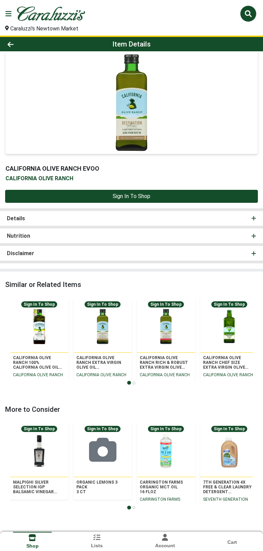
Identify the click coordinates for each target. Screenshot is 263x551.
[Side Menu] (8, 13)
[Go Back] (36, 44)
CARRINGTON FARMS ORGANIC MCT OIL (161, 487)
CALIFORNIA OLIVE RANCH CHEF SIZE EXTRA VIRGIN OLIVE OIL (224, 362)
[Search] (248, 14)
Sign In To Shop (131, 196)
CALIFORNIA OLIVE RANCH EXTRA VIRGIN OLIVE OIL (98, 362)
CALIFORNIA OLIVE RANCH (38, 374)
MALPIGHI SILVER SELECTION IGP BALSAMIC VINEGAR (33, 487)
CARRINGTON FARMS (160, 499)
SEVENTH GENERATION (225, 499)
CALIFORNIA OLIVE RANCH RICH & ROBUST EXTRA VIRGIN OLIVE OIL (164, 362)
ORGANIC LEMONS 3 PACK (96, 487)
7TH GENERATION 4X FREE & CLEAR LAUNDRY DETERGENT (227, 487)
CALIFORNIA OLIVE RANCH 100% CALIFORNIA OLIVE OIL (36, 362)
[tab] (129, 383)
